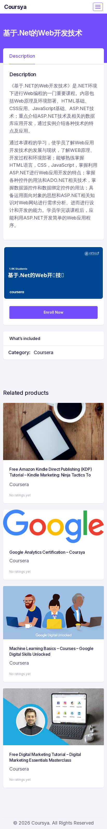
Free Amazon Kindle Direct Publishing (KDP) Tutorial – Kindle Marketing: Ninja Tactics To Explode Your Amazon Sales (50, 475)
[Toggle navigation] (98, 7)
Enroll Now (53, 312)
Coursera (43, 352)
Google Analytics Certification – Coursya (47, 552)
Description (22, 56)
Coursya (15, 6)
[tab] (22, 56)
